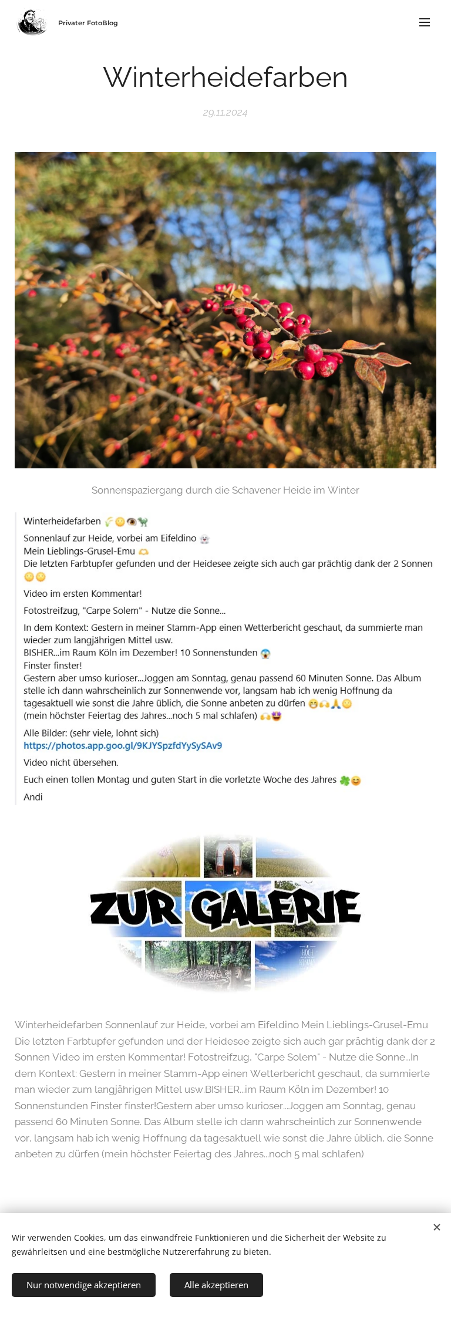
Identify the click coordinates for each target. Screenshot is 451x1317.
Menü (424, 21)
